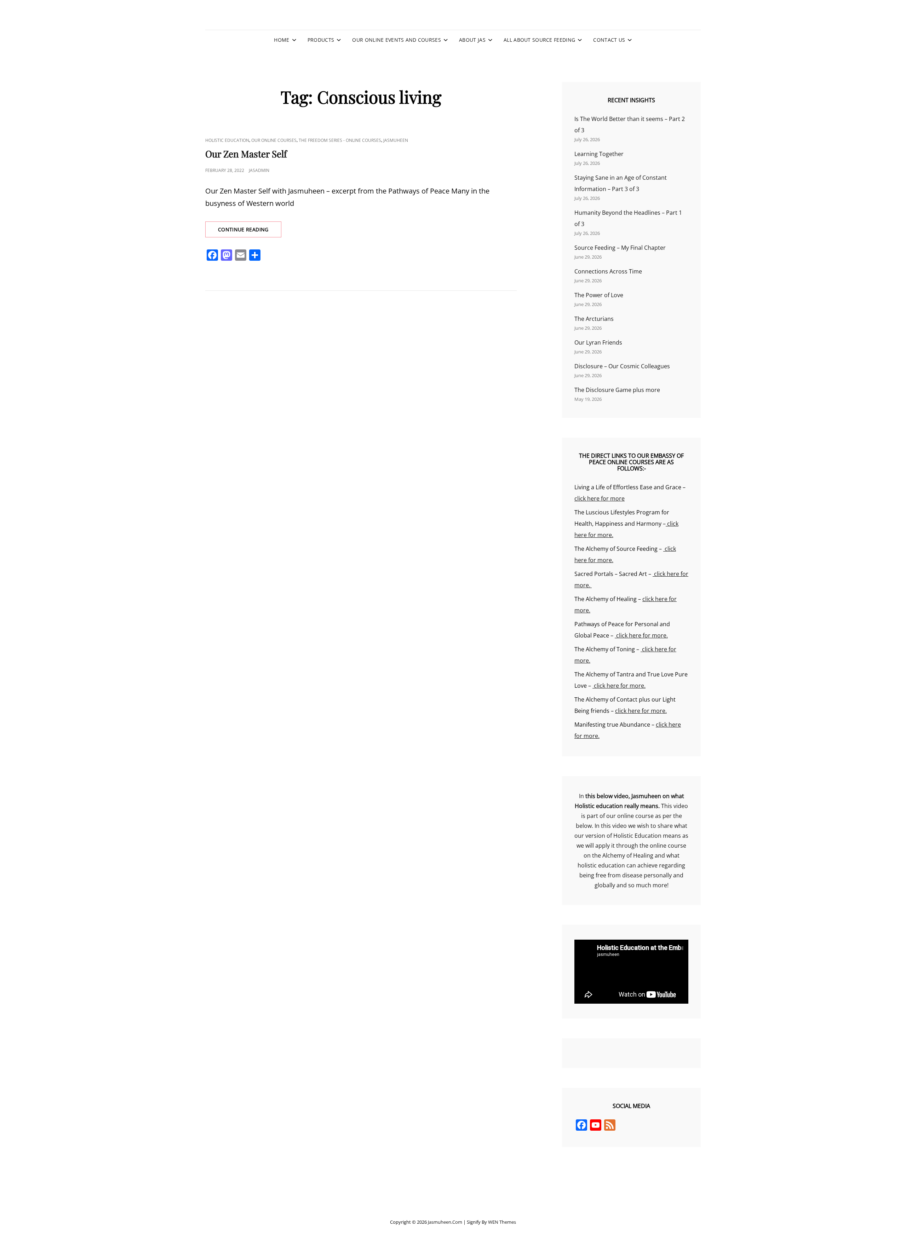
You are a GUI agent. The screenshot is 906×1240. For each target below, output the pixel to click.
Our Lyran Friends (598, 342)
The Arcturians (594, 319)
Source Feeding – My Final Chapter (620, 248)
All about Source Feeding (539, 39)
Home (281, 39)
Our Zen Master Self (246, 154)
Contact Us (609, 39)
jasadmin (259, 170)
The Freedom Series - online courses (340, 140)
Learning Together (599, 154)
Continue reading (249, 231)
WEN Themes (502, 1222)
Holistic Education (227, 140)
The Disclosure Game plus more (617, 390)
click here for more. (641, 635)
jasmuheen (395, 140)
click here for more (599, 498)
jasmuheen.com (445, 1222)
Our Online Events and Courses (396, 39)
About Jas (472, 39)
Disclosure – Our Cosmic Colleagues (622, 366)
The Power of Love (598, 295)
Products (321, 39)
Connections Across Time (608, 271)
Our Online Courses (274, 140)
